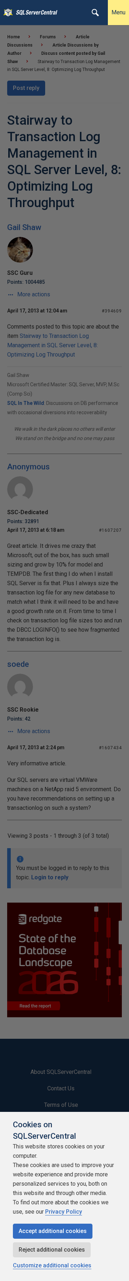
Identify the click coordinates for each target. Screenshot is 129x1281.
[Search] (95, 12)
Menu (118, 12)
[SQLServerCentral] (6, 12)
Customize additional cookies (52, 1265)
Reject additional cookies (52, 1249)
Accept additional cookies (53, 1231)
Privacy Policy (63, 1211)
